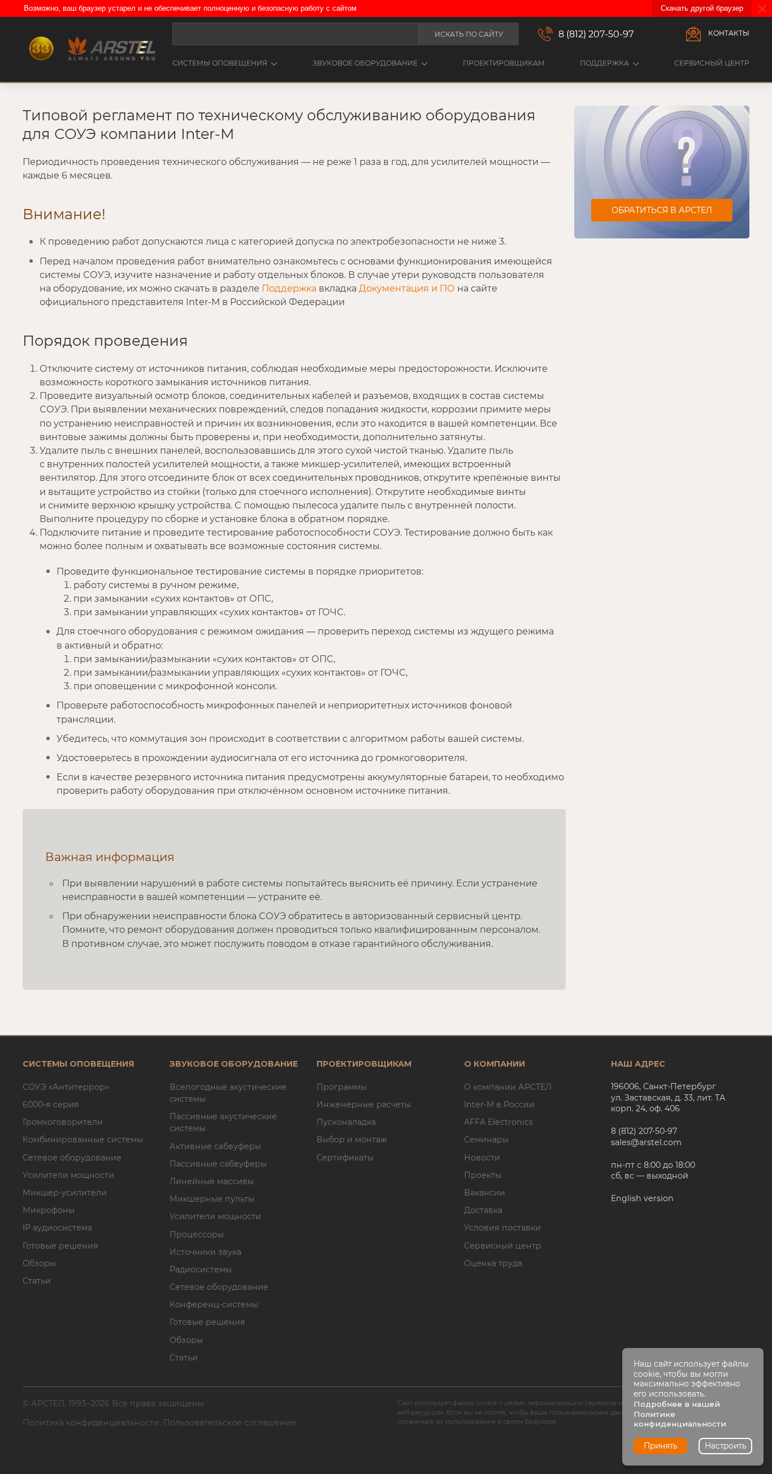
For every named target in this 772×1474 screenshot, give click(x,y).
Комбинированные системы (83, 1139)
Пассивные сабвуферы (218, 1164)
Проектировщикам (504, 63)
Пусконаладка (346, 1122)
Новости (482, 1158)
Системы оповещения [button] (219, 63)
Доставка (483, 1210)
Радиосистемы (201, 1269)
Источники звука (205, 1252)
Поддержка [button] (604, 63)
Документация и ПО (407, 288)
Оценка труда (493, 1263)
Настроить (726, 1445)
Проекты (482, 1175)
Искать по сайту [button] (469, 34)
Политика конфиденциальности (91, 1423)
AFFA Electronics (498, 1122)
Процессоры (197, 1234)
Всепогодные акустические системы (228, 1093)
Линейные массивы (212, 1181)
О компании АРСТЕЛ (508, 1087)
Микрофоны (49, 1210)
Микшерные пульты (212, 1199)
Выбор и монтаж (351, 1139)
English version (642, 1198)
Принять (661, 1445)
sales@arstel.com (646, 1142)
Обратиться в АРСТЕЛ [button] (661, 210)
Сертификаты (345, 1158)
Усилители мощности (68, 1175)
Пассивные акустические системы (223, 1122)
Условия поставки (502, 1228)
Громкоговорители (63, 1122)
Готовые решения (60, 1246)
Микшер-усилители (65, 1193)
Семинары (486, 1139)
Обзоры (39, 1263)
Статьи (37, 1281)
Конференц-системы (214, 1304)
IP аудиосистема (57, 1228)
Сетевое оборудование (72, 1158)
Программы (341, 1087)
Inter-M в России (499, 1104)
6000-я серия (51, 1104)
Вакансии (484, 1193)
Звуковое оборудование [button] (365, 63)
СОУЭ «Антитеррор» (66, 1087)
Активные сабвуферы (215, 1146)
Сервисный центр (711, 63)
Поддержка (289, 288)
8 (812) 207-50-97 (596, 34)
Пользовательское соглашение (229, 1423)
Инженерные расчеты (363, 1104)
